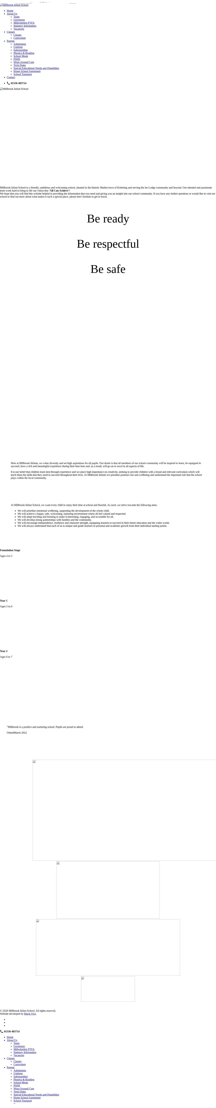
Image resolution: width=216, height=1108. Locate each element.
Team (16, 1043)
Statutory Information (25, 1052)
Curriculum (20, 1064)
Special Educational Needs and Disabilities (36, 1094)
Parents (11, 1067)
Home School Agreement (27, 1097)
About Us (12, 1040)
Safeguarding (21, 1076)
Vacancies (19, 1055)
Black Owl (30, 1013)
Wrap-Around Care (24, 1088)
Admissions (20, 1070)
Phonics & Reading (24, 1079)
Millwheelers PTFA (24, 1049)
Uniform (18, 1073)
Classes (11, 1058)
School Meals (21, 1082)
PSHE (17, 1085)
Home (10, 1037)
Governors (19, 1046)
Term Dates (20, 1091)
